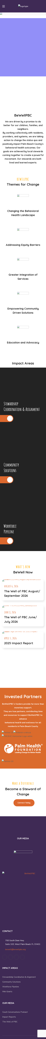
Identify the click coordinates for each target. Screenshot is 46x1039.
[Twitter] (4, 957)
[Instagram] (22, 957)
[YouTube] (16, 957)
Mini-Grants (7, 991)
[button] (43, 6)
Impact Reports (9, 1017)
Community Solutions (11, 981)
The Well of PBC (9, 1021)
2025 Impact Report (18, 643)
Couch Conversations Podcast (15, 1012)
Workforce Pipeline (10, 986)
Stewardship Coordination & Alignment (19, 977)
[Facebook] (10, 957)
